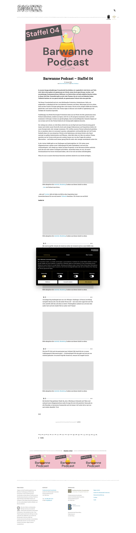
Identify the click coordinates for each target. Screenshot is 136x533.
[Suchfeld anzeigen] (114, 10)
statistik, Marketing (60, 184)
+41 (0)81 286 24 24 (49, 498)
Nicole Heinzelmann (64, 83)
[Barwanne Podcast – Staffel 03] (42, 461)
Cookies (95, 497)
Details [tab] (68, 254)
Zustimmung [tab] (47, 254)
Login (95, 499)
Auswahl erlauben (68, 282)
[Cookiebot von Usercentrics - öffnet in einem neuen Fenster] (92, 250)
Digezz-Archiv (97, 490)
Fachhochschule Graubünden (49, 490)
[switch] (60, 276)
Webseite (64, 196)
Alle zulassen (88, 282)
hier (44, 187)
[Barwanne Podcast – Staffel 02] (68, 461)
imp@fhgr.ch (49, 500)
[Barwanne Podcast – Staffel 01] (93, 461)
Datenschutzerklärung (99, 495)
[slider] (67, 243)
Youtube (46, 194)
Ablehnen (47, 282)
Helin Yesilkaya (74, 83)
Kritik (42, 438)
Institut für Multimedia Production (102, 492)
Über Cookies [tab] (89, 254)
